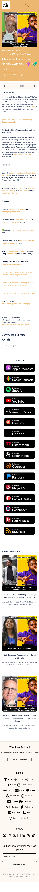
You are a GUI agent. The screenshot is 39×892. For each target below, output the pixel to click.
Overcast (28, 796)
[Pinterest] (28, 835)
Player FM (27, 801)
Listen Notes (15, 796)
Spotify (31, 779)
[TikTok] (33, 835)
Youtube (13, 785)
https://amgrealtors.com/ (11, 193)
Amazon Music (27, 785)
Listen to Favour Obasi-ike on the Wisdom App (18, 293)
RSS (28, 812)
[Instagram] (19, 835)
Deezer (22, 790)
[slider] (13, 86)
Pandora (15, 801)
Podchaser (29, 807)
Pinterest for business (22, 220)
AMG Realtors (24, 191)
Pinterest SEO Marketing (10, 222)
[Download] (22, 75)
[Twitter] (14, 835)
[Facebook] (9, 835)
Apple (10, 779)
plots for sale (20, 188)
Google (20, 779)
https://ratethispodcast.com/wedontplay (16, 304)
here (34, 178)
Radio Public (16, 812)
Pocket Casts (14, 807)
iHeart (32, 790)
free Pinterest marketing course (22, 230)
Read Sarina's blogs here (22, 154)
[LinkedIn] (24, 835)
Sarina (33, 107)
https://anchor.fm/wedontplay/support (15, 325)
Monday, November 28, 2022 (12, 51)
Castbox (11, 790)
